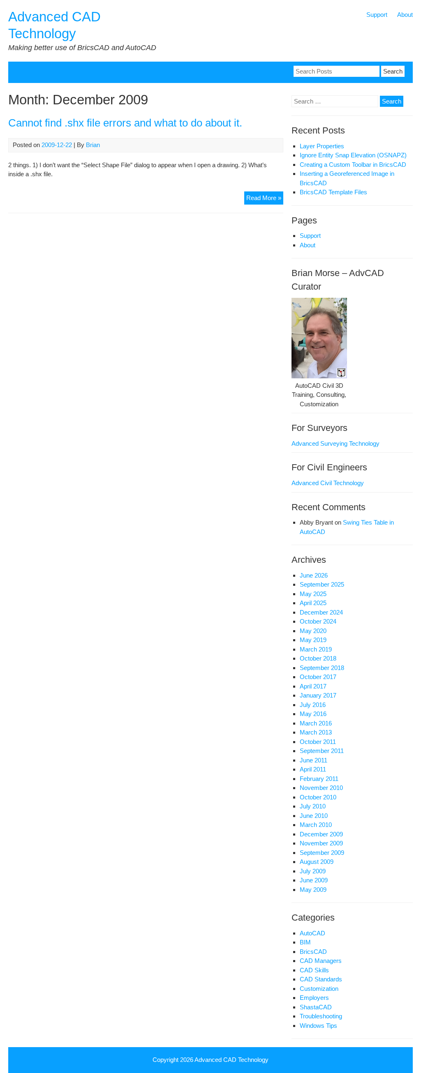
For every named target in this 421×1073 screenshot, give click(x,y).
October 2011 (318, 741)
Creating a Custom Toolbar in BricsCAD (353, 164)
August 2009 (316, 861)
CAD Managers (321, 960)
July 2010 (313, 806)
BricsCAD (313, 951)
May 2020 (313, 630)
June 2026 (314, 575)
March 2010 (316, 824)
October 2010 (318, 797)
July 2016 (313, 704)
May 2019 (313, 639)
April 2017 (313, 686)
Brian (93, 144)
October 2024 (318, 621)
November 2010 (321, 787)
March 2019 (316, 649)
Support (376, 14)
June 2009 (314, 880)
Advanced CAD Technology (231, 1059)
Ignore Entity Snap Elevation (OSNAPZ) (353, 155)
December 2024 (321, 612)
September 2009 (322, 852)
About (405, 14)
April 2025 (313, 602)
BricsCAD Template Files (333, 192)
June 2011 (313, 760)
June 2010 (314, 815)
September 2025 (322, 584)
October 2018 (318, 658)
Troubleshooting (321, 1016)
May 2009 (313, 889)
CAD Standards (321, 979)
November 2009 (321, 843)
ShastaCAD (316, 1007)
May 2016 (313, 713)
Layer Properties (322, 146)
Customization (319, 988)
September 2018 (322, 667)
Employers (314, 997)
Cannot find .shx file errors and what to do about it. (125, 123)
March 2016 (316, 723)
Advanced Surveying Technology (335, 443)
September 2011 (322, 750)
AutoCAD (312, 933)
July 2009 (313, 871)
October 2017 (318, 676)
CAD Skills (314, 970)
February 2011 (319, 778)
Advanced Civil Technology (327, 482)
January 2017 (318, 695)
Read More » (264, 199)
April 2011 (313, 769)
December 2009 (321, 834)
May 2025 (313, 593)
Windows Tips (318, 1025)
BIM (305, 942)
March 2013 (316, 732)
